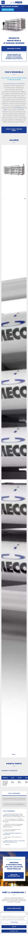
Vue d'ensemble (14, 793)
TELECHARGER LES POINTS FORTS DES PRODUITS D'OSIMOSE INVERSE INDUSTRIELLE (14, 56)
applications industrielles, (11, 815)
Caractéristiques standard (14, 798)
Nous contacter (14, 908)
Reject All (14, 926)
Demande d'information (14, 875)
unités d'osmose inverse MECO (15, 83)
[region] (14, 923)
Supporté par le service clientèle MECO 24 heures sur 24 (14, 841)
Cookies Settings (14, 922)
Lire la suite (8, 9)
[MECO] (16, 2)
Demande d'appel (14, 48)
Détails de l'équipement (14, 804)
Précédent (3, 198)
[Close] (26, 914)
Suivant (25, 198)
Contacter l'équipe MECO (14, 130)
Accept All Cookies (14, 931)
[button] (8, 778)
